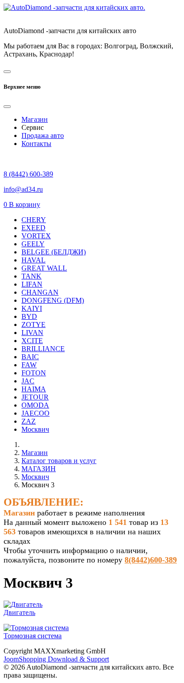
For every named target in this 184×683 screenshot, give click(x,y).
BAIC (30, 357)
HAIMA (33, 389)
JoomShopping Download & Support (56, 659)
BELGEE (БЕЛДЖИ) (53, 252)
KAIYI (31, 308)
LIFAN (31, 284)
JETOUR (35, 397)
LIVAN (32, 332)
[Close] (7, 106)
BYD (29, 316)
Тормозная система (33, 636)
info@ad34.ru (23, 189)
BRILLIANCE (43, 348)
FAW (29, 365)
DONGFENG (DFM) (52, 300)
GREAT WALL (44, 268)
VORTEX (36, 236)
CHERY (33, 219)
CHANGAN (40, 292)
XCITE (32, 340)
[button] (22, 204)
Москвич (35, 429)
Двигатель (19, 612)
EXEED (33, 228)
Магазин (34, 119)
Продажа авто (42, 135)
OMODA (35, 405)
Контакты (36, 143)
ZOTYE (33, 324)
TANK (31, 276)
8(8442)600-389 (151, 559)
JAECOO (35, 413)
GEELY (33, 244)
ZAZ (28, 421)
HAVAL (33, 260)
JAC (27, 381)
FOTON (33, 373)
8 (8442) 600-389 (28, 174)
